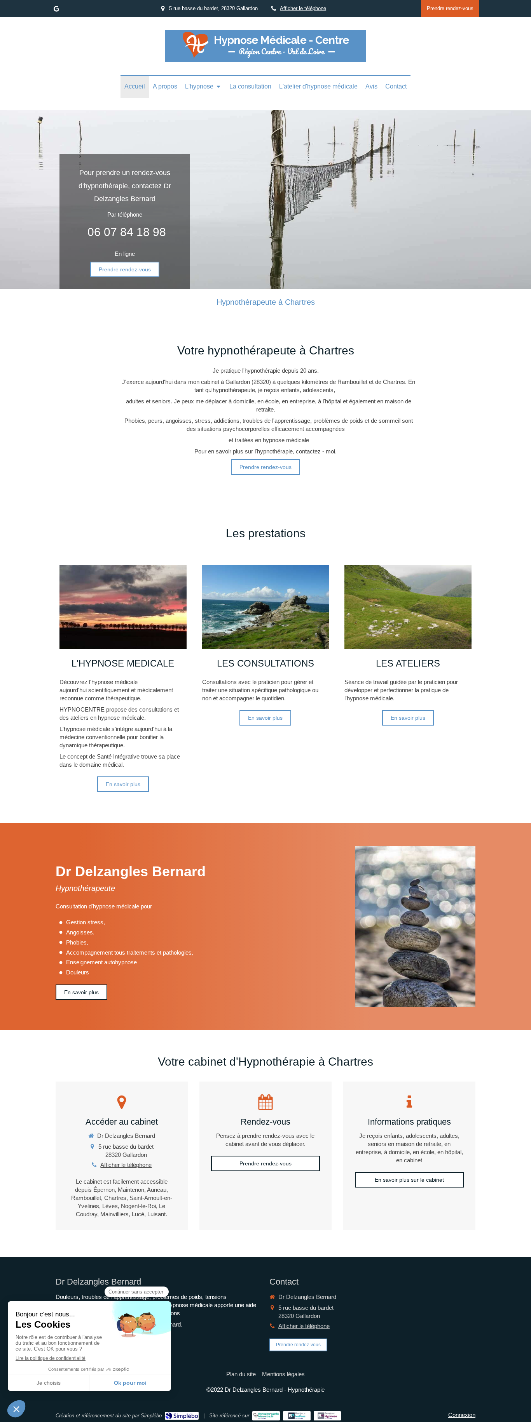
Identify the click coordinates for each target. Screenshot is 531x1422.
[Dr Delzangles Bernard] (266, 57)
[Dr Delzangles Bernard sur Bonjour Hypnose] (327, 1415)
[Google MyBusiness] (56, 10)
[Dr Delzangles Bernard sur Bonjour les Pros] (297, 1415)
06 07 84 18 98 (126, 232)
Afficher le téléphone (303, 8)
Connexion (461, 1415)
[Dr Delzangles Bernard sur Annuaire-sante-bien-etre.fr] (266, 1415)
